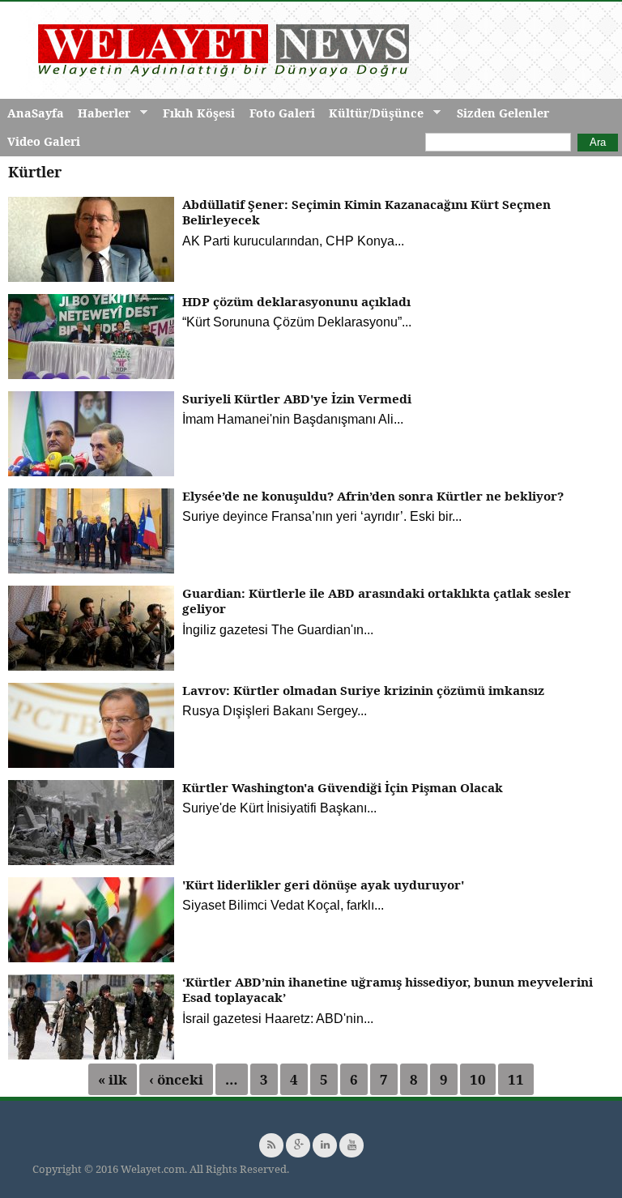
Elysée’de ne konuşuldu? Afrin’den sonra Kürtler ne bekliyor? (373, 496)
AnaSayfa (35, 113)
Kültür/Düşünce (373, 113)
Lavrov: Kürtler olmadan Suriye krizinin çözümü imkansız (363, 690)
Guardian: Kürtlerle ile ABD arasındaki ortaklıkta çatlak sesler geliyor (376, 601)
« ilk (112, 1079)
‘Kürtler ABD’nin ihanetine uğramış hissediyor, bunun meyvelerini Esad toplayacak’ (387, 990)
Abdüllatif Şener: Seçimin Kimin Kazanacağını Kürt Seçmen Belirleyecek (366, 212)
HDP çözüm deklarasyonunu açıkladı (296, 301)
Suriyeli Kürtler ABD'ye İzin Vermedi (296, 398)
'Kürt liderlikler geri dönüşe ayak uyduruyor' (323, 884)
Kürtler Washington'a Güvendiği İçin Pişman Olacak (342, 787)
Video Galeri (43, 141)
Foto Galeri (282, 113)
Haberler (100, 113)
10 (478, 1079)
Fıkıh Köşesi (199, 113)
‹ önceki (176, 1079)
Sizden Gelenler (503, 113)
